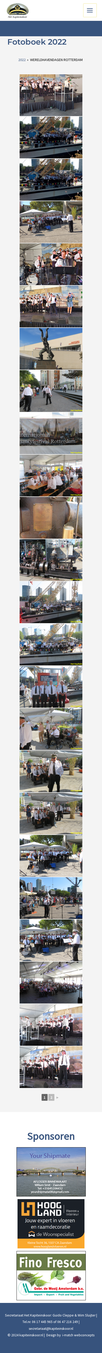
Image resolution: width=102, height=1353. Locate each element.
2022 (22, 59)
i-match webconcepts (77, 1335)
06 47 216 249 (67, 1322)
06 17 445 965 (42, 1322)
